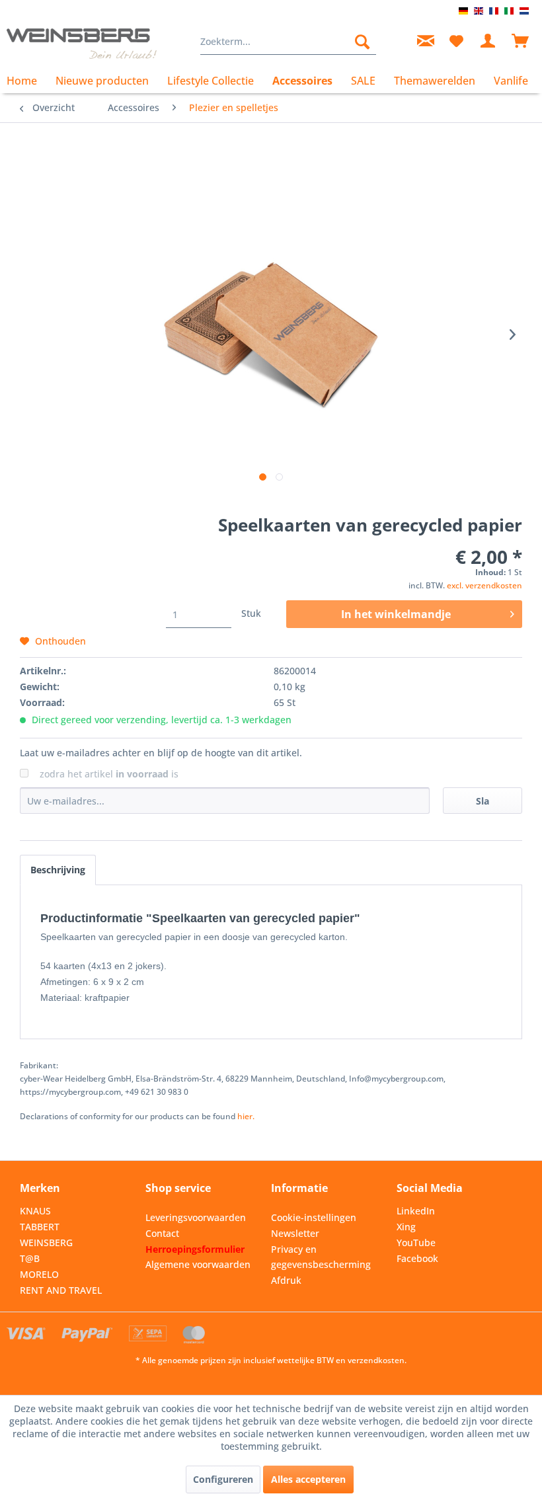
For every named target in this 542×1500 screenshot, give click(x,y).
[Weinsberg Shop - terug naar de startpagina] (82, 44)
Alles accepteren (308, 1479)
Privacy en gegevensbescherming (321, 1257)
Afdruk (286, 1280)
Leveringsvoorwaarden (195, 1217)
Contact (162, 1233)
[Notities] (456, 41)
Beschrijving (57, 869)
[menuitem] (288, 41)
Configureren (223, 1479)
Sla (482, 801)
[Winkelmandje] (521, 41)
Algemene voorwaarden (198, 1264)
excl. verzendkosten (484, 585)
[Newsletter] (423, 41)
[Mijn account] (488, 41)
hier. (245, 1116)
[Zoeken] (362, 41)
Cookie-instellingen (313, 1217)
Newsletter (295, 1233)
